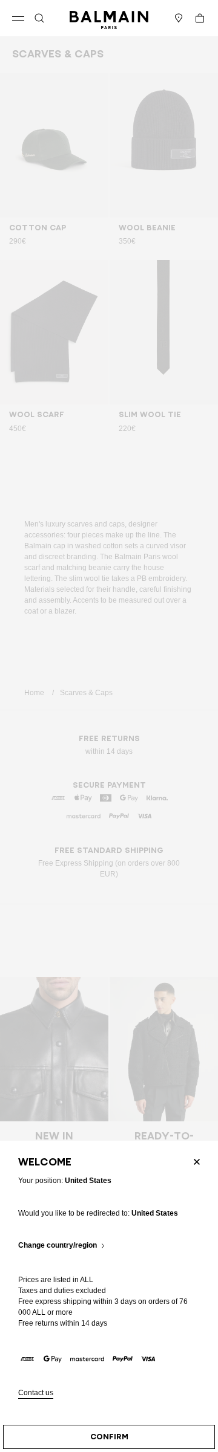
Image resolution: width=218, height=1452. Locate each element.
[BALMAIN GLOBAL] (109, 18)
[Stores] (179, 18)
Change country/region (57, 1245)
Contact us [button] (35, 1393)
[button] (39, 18)
